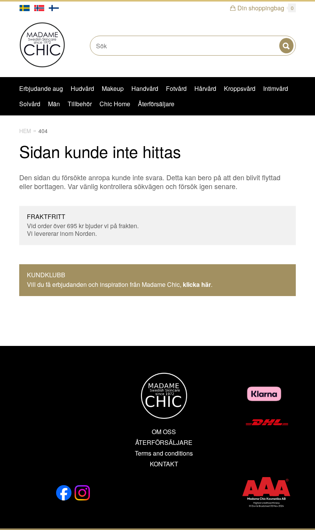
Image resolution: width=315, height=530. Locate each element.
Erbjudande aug (41, 88)
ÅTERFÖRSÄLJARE (163, 442)
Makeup (113, 88)
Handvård (144, 88)
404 (43, 131)
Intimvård (275, 88)
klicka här (197, 284)
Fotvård (176, 88)
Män (54, 103)
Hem (25, 131)
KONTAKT (164, 464)
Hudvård (82, 88)
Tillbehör (80, 103)
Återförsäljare (156, 103)
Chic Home (114, 103)
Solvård (29, 103)
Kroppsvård (239, 88)
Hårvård (205, 88)
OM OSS (164, 432)
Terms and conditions (164, 453)
